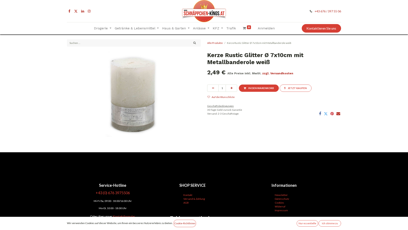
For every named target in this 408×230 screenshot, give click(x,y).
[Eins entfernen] (213, 88)
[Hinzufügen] (231, 88)
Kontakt (187, 195)
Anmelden (266, 28)
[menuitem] (231, 28)
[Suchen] (195, 43)
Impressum (281, 210)
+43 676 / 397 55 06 (327, 11)
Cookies (279, 202)
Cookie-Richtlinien (184, 223)
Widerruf (280, 206)
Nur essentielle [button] (307, 223)
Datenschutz (282, 198)
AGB (186, 202)
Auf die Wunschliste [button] (223, 97)
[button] (259, 88)
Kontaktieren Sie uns (321, 28)
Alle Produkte (215, 43)
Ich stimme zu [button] (330, 223)
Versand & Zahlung (194, 198)
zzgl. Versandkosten (277, 73)
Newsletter (281, 195)
